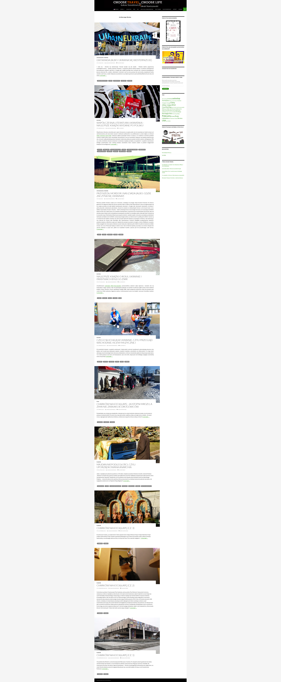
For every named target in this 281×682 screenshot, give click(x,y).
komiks (173, 110)
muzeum (170, 111)
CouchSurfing (166, 107)
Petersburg (175, 113)
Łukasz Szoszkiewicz (110, 62)
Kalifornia (178, 109)
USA (138, 9)
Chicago (168, 103)
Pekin (170, 113)
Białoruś (100, 361)
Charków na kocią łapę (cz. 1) (115, 655)
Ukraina (130, 80)
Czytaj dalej (103, 75)
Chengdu (164, 103)
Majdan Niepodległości (115, 486)
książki (123, 149)
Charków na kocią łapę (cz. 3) (115, 528)
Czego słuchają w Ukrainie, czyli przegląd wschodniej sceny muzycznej (125, 341)
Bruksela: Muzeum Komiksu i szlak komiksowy (172, 177)
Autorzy (175, 9)
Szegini (115, 234)
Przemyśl (110, 234)
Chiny (172, 102)
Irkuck (165, 108)
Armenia (169, 98)
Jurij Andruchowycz (102, 80)
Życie (98, 401)
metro (168, 111)
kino (181, 109)
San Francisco (171, 118)
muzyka (105, 361)
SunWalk (164, 155)
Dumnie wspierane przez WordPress (104, 680)
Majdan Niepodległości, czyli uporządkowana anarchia (116, 466)
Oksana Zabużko (101, 151)
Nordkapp (178, 111)
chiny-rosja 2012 (169, 105)
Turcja (176, 118)
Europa (121, 9)
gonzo (172, 107)
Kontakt (180, 9)
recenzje (116, 151)
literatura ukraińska (132, 149)
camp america (174, 100)
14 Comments (122, 282)
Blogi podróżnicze (167, 9)
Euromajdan (100, 486)
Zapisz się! (165, 88)
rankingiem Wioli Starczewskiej (113, 285)
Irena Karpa (106, 149)
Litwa (179, 110)
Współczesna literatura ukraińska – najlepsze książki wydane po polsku (120, 124)
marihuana (164, 111)
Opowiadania (100, 57)
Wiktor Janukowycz (146, 486)
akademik (100, 422)
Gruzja (175, 107)
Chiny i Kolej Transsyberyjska (146, 9)
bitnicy (170, 100)
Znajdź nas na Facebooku (169, 68)
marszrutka (116, 80)
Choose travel (169, 161)
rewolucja (131, 486)
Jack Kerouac (172, 109)
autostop (176, 98)
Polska (104, 234)
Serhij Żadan (122, 151)
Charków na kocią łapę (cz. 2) (115, 585)
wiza (167, 120)
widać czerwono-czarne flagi (104, 135)
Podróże (106, 57)
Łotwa (169, 121)
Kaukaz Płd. (128, 9)
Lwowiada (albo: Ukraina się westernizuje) (124, 60)
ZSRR (120, 298)
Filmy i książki (158, 9)
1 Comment (121, 128)
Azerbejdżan (165, 100)
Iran (134, 9)
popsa (117, 361)
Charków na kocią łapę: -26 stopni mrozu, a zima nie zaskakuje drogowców (124, 405)
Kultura (99, 120)
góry (183, 107)
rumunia (165, 118)
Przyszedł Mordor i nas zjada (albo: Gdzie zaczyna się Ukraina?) (124, 194)
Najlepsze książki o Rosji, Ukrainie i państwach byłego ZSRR (119, 278)
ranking (105, 298)
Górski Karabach (179, 107)
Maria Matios (142, 149)
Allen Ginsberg (164, 98)
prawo (173, 116)
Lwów (110, 80)
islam (168, 109)
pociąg (178, 113)
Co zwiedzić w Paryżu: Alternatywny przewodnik (173, 175)
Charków (106, 422)
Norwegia (165, 113)
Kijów (107, 486)
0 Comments (122, 345)
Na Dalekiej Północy (166, 152)
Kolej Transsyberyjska (167, 110)
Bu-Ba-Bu (100, 149)
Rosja (110, 298)
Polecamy (124, 80)
